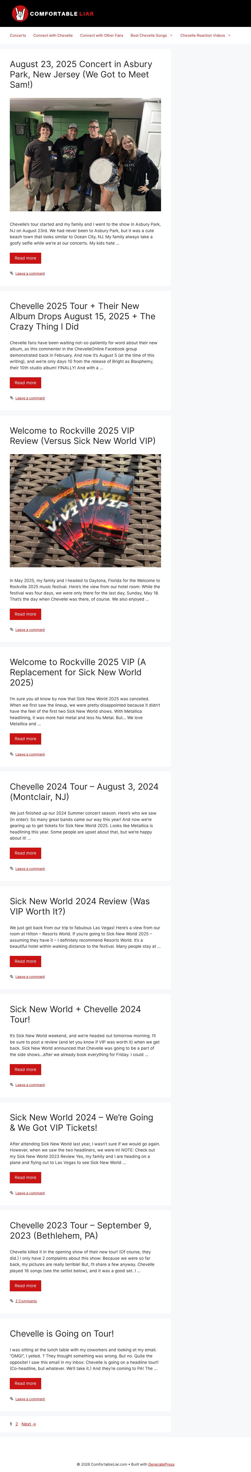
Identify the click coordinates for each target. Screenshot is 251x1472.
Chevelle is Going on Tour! (62, 1333)
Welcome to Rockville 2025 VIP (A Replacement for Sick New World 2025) (78, 672)
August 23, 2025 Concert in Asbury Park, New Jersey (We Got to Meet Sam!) (81, 74)
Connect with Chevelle (53, 35)
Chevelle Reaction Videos (202, 35)
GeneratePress (161, 1464)
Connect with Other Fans (101, 35)
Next (29, 1424)
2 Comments (26, 1301)
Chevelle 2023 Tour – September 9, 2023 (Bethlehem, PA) (80, 1230)
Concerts (18, 35)
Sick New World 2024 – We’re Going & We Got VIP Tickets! (81, 1122)
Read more (25, 258)
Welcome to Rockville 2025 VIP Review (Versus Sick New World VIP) (83, 435)
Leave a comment (30, 273)
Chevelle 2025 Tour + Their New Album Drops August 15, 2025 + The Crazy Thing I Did (82, 316)
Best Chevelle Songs (149, 35)
